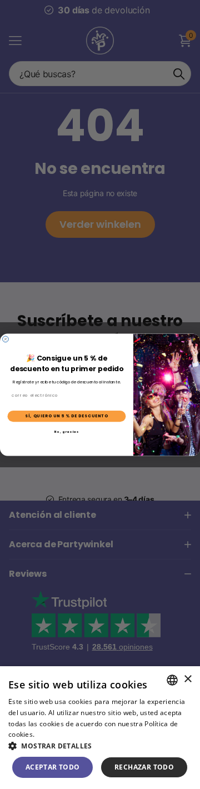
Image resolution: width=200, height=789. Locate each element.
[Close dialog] (6, 339)
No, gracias (66, 432)
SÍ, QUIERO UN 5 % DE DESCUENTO (66, 415)
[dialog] (100, 727)
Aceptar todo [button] (53, 767)
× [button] (187, 679)
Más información (64, 734)
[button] (100, 746)
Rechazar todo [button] (144, 767)
